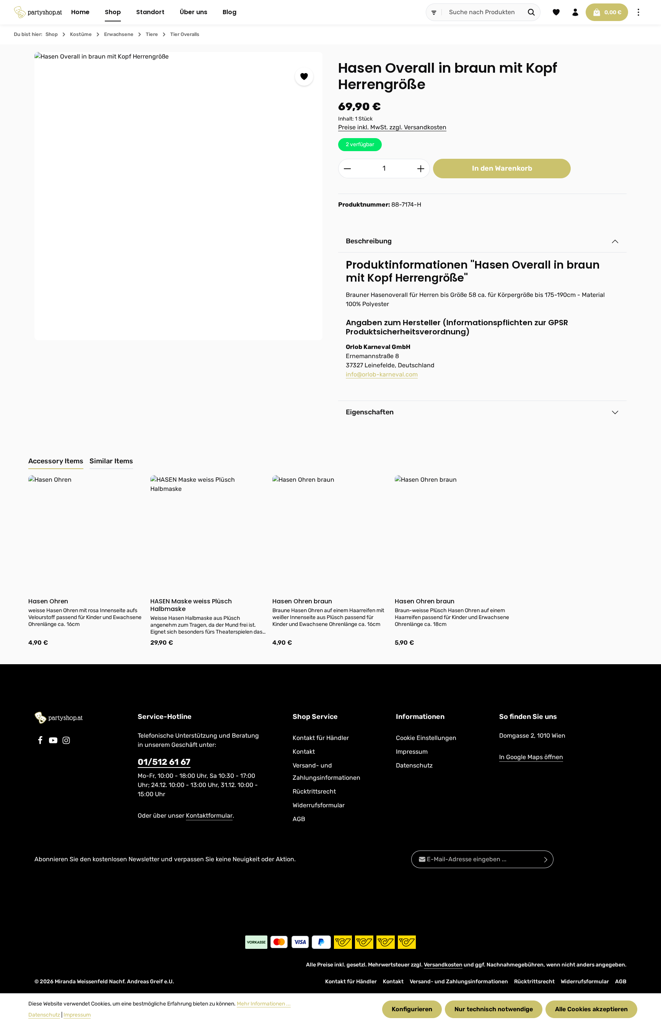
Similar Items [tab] (111, 461)
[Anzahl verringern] (347, 168)
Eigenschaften (370, 412)
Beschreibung (369, 241)
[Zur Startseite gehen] (38, 12)
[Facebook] (41, 742)
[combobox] (482, 12)
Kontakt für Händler (321, 737)
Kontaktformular (209, 815)
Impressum (412, 751)
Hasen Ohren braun (302, 601)
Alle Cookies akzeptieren (591, 1009)
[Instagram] (66, 742)
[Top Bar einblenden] (638, 12)
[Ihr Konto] (575, 12)
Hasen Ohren (48, 601)
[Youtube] (54, 742)
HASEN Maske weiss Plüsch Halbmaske (191, 605)
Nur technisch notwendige (493, 1009)
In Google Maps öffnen (531, 757)
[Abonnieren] (546, 859)
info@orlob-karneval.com (382, 374)
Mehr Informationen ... (264, 1004)
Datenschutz (414, 765)
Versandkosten (443, 964)
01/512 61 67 (164, 762)
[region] (178, 196)
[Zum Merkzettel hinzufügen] (304, 76)
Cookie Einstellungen (426, 737)
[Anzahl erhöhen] (421, 168)
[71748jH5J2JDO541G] (178, 196)
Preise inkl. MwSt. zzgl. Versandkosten (392, 127)
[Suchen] (532, 12)
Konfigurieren (412, 1009)
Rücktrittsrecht (314, 791)
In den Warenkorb (502, 168)
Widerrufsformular (319, 805)
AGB (299, 819)
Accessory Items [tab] (55, 461)
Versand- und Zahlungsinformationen (326, 771)
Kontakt (304, 751)
